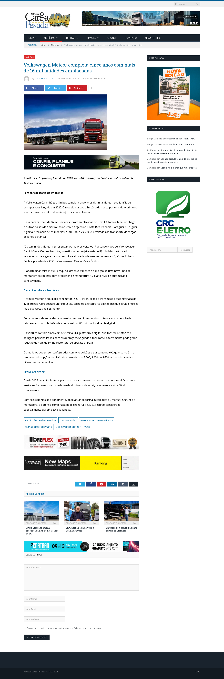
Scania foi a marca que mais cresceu (179, 167)
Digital (70, 37)
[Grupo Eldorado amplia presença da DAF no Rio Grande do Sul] (41, 512)
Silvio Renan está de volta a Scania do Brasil (80, 529)
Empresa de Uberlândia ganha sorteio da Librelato (121, 529)
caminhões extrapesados (40, 420)
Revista (91, 37)
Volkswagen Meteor (68, 427)
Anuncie (112, 37)
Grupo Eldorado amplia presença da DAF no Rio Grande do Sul (42, 530)
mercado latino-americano (96, 420)
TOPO (197, 671)
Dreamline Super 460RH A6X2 (180, 138)
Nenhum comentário (96, 78)
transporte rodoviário (38, 427)
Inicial (32, 37)
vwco (87, 427)
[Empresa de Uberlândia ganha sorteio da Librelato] (121, 512)
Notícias (49, 37)
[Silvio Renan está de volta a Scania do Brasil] (81, 512)
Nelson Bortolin (44, 78)
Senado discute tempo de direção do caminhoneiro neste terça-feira (172, 151)
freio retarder (68, 420)
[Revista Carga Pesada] (48, 20)
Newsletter (152, 37)
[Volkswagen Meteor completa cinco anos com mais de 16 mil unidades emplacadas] (81, 122)
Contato (131, 37)
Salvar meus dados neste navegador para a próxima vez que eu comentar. (64, 628)
